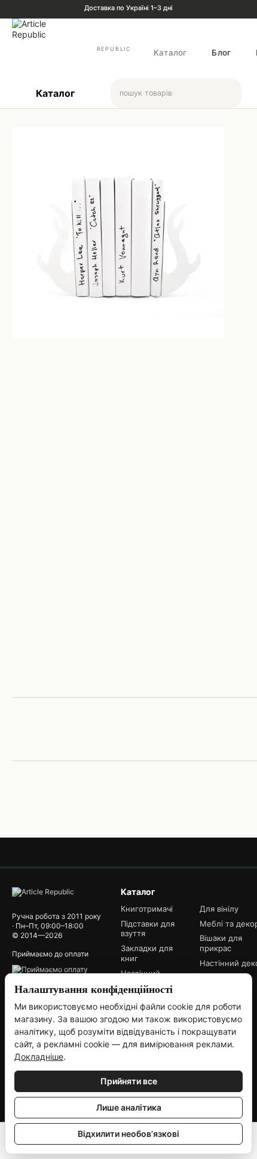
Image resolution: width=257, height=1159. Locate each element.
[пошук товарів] (232, 93)
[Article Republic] (43, 891)
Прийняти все (128, 1081)
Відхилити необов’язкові (128, 1134)
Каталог (170, 52)
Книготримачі (147, 908)
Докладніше (38, 1056)
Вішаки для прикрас (221, 943)
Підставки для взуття (148, 929)
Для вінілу (219, 908)
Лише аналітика (128, 1107)
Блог (221, 52)
